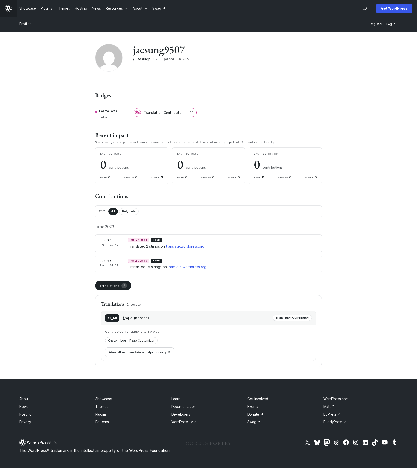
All (113, 211)
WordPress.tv (184, 422)
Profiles (25, 24)
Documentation (183, 406)
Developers (180, 414)
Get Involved (257, 399)
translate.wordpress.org (185, 246)
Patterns (102, 422)
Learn (175, 399)
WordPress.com (338, 399)
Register (376, 24)
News (23, 406)
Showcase (103, 399)
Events (252, 406)
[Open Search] (365, 8)
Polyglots (129, 211)
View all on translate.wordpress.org (137, 352)
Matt (329, 406)
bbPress (332, 414)
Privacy (25, 422)
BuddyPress (335, 422)
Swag (253, 422)
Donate (255, 414)
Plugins (101, 414)
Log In (390, 24)
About (24, 399)
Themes (101, 406)
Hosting (25, 414)
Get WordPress (394, 8)
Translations (112, 286)
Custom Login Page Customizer (131, 340)
